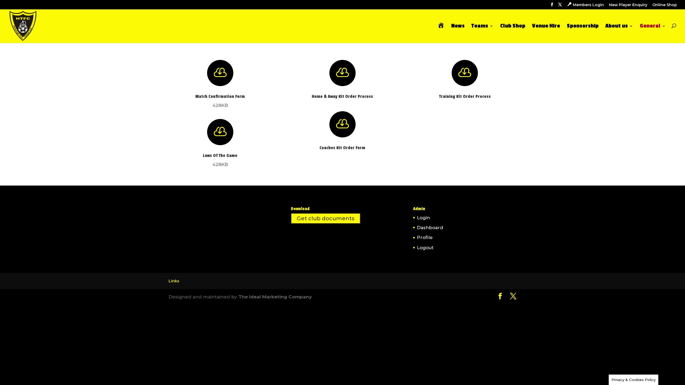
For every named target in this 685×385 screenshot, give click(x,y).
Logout (425, 247)
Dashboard (430, 227)
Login (423, 217)
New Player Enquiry (628, 5)
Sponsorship (583, 26)
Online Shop (664, 5)
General (650, 26)
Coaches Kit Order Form (342, 148)
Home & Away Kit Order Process (342, 96)
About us (616, 26)
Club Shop (512, 26)
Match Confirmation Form (220, 96)
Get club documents (326, 218)
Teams (479, 26)
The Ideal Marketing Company (275, 296)
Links (174, 281)
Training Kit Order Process (465, 96)
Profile (425, 237)
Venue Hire (546, 26)
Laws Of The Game (220, 155)
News (458, 26)
